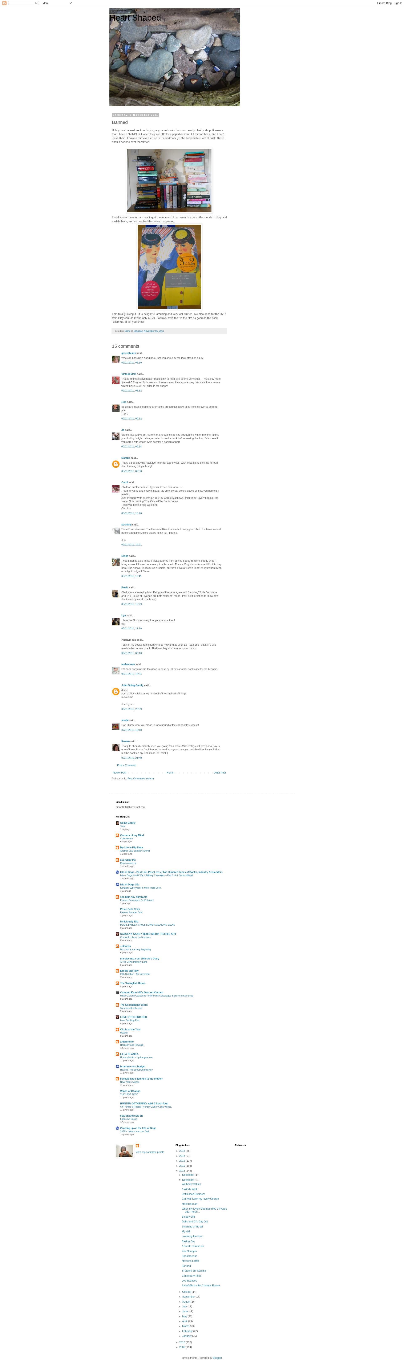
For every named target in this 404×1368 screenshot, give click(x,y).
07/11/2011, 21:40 (131, 757)
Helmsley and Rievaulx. (132, 1045)
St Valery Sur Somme (194, 1270)
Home (170, 772)
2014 (182, 1155)
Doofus (125, 457)
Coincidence (126, 838)
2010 (182, 1342)
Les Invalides (189, 1280)
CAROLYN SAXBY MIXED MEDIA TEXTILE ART (148, 934)
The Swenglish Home (132, 983)
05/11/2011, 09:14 (131, 446)
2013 (182, 1160)
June (185, 1311)
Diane (124, 556)
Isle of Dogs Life (129, 884)
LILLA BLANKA (129, 1054)
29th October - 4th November (135, 974)
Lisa (123, 402)
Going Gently (128, 822)
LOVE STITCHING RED (133, 1017)
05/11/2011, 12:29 (131, 604)
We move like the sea (131, 1008)
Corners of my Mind (132, 835)
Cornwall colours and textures (135, 937)
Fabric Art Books (128, 1119)
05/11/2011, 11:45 (131, 576)
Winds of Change (130, 1091)
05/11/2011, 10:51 (131, 544)
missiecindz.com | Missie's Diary (139, 958)
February (187, 1331)
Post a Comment (126, 765)
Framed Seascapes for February (137, 900)
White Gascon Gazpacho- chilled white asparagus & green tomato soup (156, 995)
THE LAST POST (129, 1094)
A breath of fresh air (193, 1246)
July (184, 1306)
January (187, 1336)
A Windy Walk (189, 1189)
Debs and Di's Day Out (195, 1221)
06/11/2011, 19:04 (131, 674)
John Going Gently (132, 685)
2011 (182, 1170)
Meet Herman (189, 1203)
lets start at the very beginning (135, 949)
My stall (186, 1231)
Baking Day (188, 1241)
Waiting (124, 1032)
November (188, 1179)
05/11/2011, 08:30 (131, 362)
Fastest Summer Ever (131, 912)
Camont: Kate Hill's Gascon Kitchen (141, 992)
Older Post (220, 772)
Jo (122, 430)
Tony (122, 826)
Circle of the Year (130, 1029)
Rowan (125, 741)
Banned (186, 1266)
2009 (182, 1347)
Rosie (124, 587)
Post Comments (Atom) (141, 778)
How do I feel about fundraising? (136, 1069)
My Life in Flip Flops (132, 847)
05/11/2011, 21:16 (131, 628)
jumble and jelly (129, 970)
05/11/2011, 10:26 (131, 513)
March (186, 1326)
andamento (128, 664)
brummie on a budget (132, 1066)
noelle (125, 720)
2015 (182, 1150)
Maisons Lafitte (190, 1260)
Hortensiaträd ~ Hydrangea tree (136, 1057)
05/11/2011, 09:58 (131, 471)
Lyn (123, 615)
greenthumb (128, 353)
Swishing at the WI (192, 1226)
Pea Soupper (189, 1251)
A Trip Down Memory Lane (133, 962)
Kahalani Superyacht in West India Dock (140, 887)
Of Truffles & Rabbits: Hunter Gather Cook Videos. (146, 1106)
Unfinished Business (193, 1194)
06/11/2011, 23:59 (131, 709)
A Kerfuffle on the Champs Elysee (201, 1285)
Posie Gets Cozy (130, 909)
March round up (128, 863)
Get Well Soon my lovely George (200, 1198)
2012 (182, 1165)
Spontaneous (189, 1256)
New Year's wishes (130, 1082)
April (185, 1321)
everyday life (128, 859)
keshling (126, 524)
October (187, 1291)
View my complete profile (150, 1152)
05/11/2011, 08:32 (131, 390)
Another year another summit (135, 850)
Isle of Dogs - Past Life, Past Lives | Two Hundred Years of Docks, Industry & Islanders (171, 872)
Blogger (217, 1357)
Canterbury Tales (191, 1275)
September (188, 1296)
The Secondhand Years (134, 1004)
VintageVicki (128, 374)
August (186, 1301)
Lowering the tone (192, 1236)
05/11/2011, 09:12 (131, 418)
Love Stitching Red (129, 1020)
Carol (124, 482)
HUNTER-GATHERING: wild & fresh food (144, 1103)
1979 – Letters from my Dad (134, 1131)
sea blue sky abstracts (134, 897)
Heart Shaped (135, 17)
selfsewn (125, 946)
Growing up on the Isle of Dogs (138, 1128)
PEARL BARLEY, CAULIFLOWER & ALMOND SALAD (147, 924)
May (185, 1316)
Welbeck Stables (191, 1184)
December (188, 1174)
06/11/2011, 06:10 (131, 653)
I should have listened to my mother (141, 1078)
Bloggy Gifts (188, 1216)
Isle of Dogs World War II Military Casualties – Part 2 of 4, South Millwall (156, 875)
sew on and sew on (131, 1115)
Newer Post (119, 772)
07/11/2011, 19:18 (131, 729)
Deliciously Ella (129, 921)
